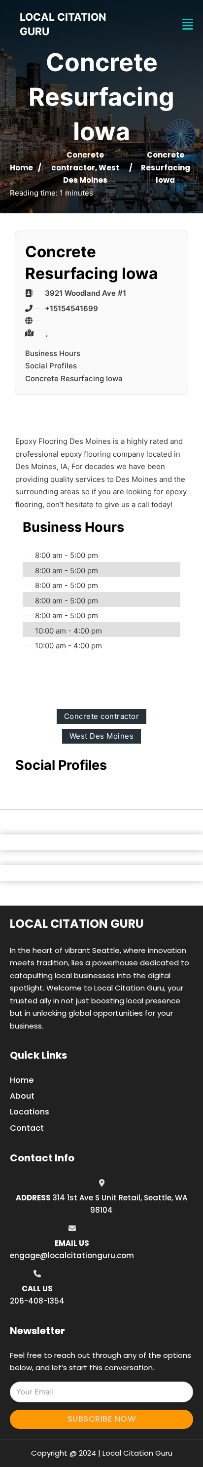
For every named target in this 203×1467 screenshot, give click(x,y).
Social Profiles (51, 365)
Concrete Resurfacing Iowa (74, 378)
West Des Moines (101, 736)
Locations (29, 1111)
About (22, 1096)
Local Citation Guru (77, 923)
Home (21, 167)
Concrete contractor (101, 716)
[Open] (187, 24)
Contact (27, 1128)
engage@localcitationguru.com (72, 1255)
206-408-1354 (37, 1301)
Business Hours (52, 353)
